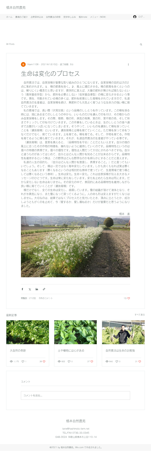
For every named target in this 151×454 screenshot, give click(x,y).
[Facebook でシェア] (22, 289)
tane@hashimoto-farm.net (75, 429)
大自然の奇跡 (18, 350)
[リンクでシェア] (44, 289)
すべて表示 (139, 315)
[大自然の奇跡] (27, 332)
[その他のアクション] (128, 64)
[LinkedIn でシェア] (36, 289)
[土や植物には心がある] (75, 332)
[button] (141, 44)
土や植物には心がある (71, 350)
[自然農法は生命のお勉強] (123, 332)
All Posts (10, 44)
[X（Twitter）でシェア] (29, 289)
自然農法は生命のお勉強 (120, 350)
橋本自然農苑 (16, 7)
